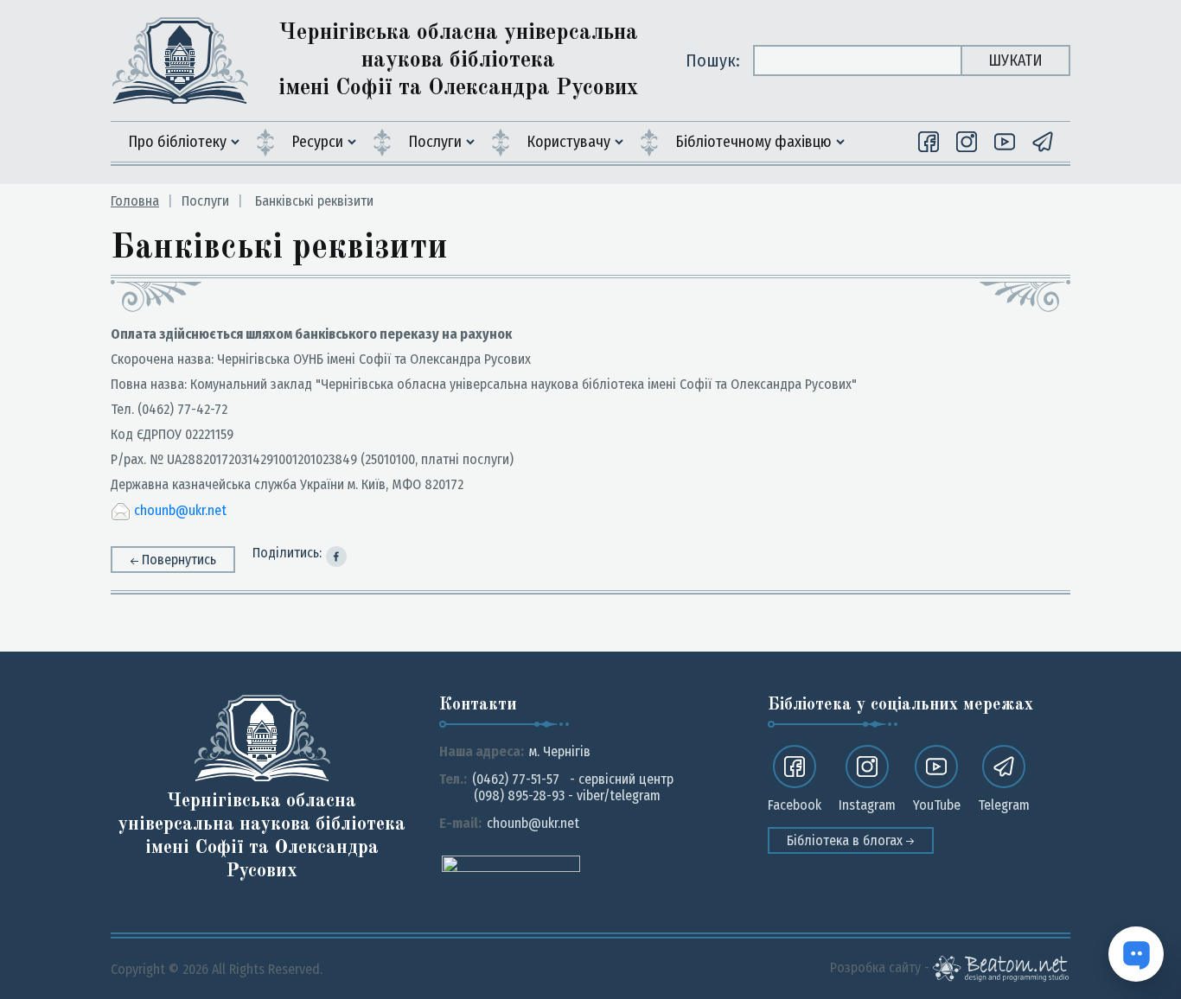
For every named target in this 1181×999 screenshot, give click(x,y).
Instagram (867, 805)
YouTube (937, 805)
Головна (135, 201)
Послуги (435, 141)
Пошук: (713, 60)
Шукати (1015, 60)
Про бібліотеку (177, 141)
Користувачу (568, 141)
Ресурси (317, 141)
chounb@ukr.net (180, 510)
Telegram (1004, 805)
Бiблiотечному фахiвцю (753, 141)
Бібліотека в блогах (846, 840)
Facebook (794, 805)
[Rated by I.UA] (511, 863)
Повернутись (179, 559)
